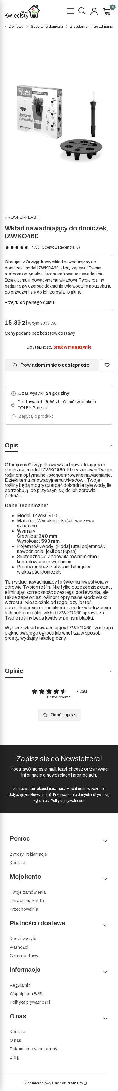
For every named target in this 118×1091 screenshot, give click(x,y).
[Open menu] (70, 11)
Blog (14, 1057)
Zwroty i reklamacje (28, 854)
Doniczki (16, 26)
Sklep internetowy (52, 1083)
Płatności (19, 947)
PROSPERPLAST (22, 217)
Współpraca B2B (26, 994)
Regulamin (76, 789)
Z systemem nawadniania (91, 26)
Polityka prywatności (30, 1002)
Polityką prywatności (67, 801)
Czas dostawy (24, 956)
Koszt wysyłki (23, 939)
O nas (15, 1040)
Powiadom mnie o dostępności (56, 365)
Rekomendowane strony (33, 1049)
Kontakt (18, 863)
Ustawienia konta (27, 901)
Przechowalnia (24, 909)
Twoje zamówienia (28, 892)
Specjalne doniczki (47, 26)
